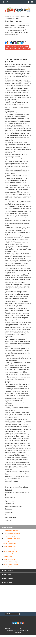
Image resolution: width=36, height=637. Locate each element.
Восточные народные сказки (11, 538)
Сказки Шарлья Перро (9, 546)
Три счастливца (9, 495)
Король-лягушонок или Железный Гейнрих (17, 492)
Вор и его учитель (10, 501)
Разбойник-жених (10, 497)
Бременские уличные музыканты (14, 506)
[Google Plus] (23, 623)
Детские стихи (7, 575)
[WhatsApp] (18, 43)
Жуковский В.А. (7, 556)
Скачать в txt (23, 46)
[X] (13, 43)
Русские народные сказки (10, 530)
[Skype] (21, 43)
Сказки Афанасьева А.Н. (10, 551)
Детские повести (7, 579)
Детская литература (12, 16)
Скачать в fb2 (11, 46)
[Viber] (16, 43)
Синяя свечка (8, 515)
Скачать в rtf (11, 49)
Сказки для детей (24, 16)
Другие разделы (7, 583)
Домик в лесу (9, 512)
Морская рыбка (9, 503)
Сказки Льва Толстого (9, 567)
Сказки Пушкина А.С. (9, 559)
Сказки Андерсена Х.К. (9, 543)
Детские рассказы (8, 570)
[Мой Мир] (11, 43)
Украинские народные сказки (11, 533)
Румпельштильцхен (10, 517)
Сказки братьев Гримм (12, 18)
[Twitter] (16, 623)
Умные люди (8, 509)
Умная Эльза (8, 489)
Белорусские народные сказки (12, 536)
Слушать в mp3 (24, 49)
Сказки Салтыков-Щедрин (11, 561)
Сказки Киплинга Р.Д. (9, 548)
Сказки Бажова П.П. (9, 554)
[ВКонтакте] (6, 43)
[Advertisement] (18, 54)
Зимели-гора (8, 520)
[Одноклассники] (8, 43)
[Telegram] (23, 43)
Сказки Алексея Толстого (10, 564)
